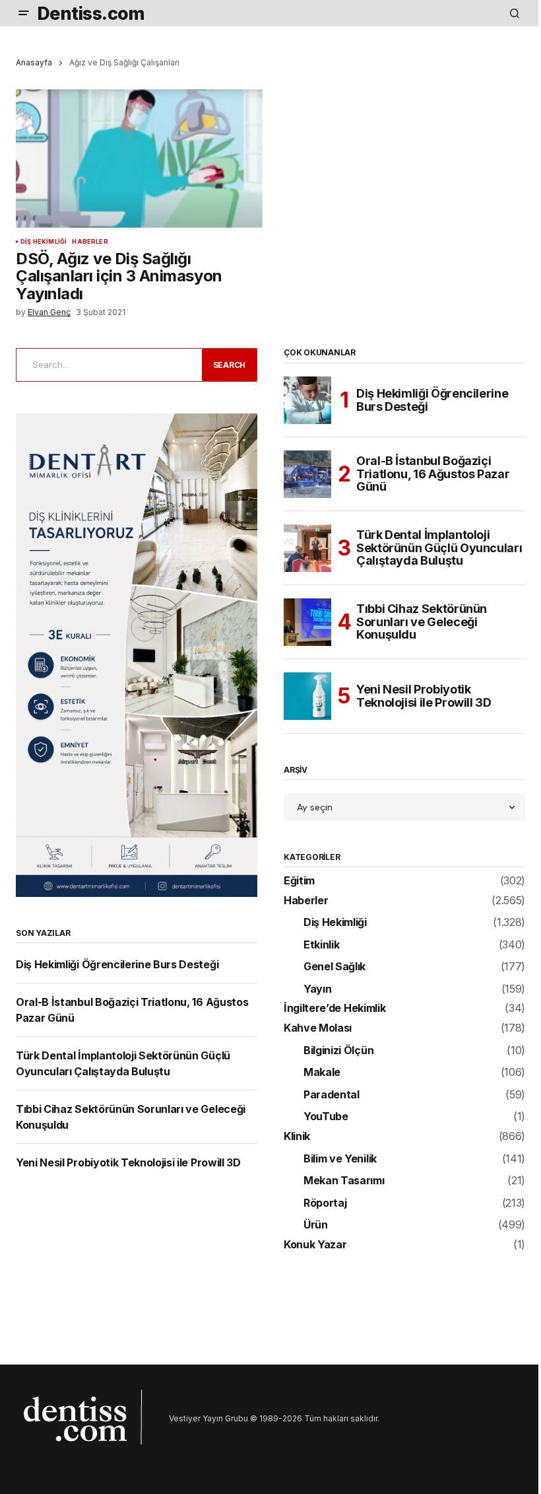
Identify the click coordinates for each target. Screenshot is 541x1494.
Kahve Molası (318, 1028)
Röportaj (324, 1203)
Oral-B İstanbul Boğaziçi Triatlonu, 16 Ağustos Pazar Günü (432, 474)
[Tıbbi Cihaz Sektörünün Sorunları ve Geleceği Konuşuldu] (307, 622)
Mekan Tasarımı (344, 1181)
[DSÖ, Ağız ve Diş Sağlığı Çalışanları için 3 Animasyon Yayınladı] (139, 158)
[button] (24, 13)
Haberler (90, 241)
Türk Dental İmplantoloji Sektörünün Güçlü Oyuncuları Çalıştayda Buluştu (439, 548)
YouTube (325, 1117)
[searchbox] (106, 364)
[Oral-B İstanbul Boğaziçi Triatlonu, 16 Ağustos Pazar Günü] (307, 474)
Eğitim (299, 881)
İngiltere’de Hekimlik (334, 1008)
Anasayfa (34, 62)
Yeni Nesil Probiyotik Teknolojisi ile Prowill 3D (128, 1162)
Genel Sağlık (334, 967)
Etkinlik (321, 945)
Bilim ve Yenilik (340, 1159)
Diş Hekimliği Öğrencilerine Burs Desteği (117, 964)
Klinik (297, 1137)
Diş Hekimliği (43, 241)
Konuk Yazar (315, 1245)
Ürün (315, 1225)
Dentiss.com (90, 13)
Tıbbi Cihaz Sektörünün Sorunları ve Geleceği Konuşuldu (421, 622)
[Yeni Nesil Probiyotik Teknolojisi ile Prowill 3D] (307, 696)
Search (229, 365)
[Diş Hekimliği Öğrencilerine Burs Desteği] (307, 400)
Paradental (331, 1095)
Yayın (317, 989)
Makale (321, 1073)
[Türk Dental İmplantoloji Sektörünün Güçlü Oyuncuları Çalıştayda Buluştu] (307, 548)
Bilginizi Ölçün (338, 1051)
